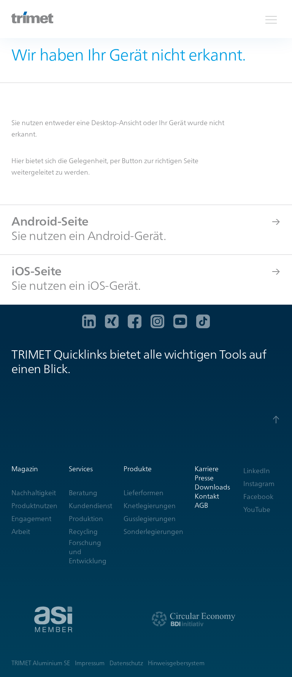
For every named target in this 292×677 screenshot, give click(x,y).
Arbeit (20, 532)
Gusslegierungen (150, 519)
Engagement (31, 519)
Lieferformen (143, 493)
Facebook (258, 497)
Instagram (259, 484)
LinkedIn (256, 471)
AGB (201, 505)
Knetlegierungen (150, 506)
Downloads (212, 487)
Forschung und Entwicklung (87, 552)
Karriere (207, 469)
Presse (204, 478)
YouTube (256, 509)
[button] (271, 19)
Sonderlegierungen (153, 532)
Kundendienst (90, 506)
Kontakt (207, 496)
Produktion (86, 519)
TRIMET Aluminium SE (40, 663)
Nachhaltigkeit (33, 493)
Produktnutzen (34, 506)
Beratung (83, 493)
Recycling (83, 532)
